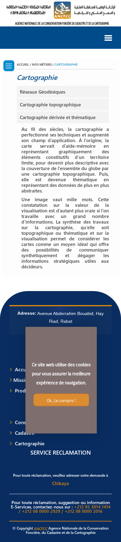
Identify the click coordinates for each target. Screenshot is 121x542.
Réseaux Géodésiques (42, 92)
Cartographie (30, 443)
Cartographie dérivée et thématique (58, 117)
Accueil (23, 369)
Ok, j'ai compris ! (61, 400)
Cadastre (25, 432)
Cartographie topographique (50, 104)
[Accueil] (8, 65)
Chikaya (60, 483)
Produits (24, 390)
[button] (108, 37)
